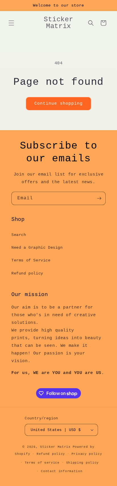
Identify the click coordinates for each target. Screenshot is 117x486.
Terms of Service (31, 260)
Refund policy (27, 273)
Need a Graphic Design (37, 247)
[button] (11, 23)
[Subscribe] (99, 198)
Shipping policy (82, 462)
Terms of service (42, 462)
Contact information (61, 471)
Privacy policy (87, 454)
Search (18, 235)
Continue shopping (58, 103)
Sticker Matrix (55, 447)
